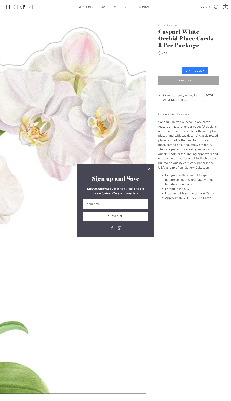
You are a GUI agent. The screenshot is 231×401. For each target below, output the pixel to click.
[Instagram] (119, 228)
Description (166, 114)
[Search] (216, 7)
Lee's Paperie (167, 25)
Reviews (183, 114)
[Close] (149, 168)
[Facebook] (112, 228)
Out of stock (188, 80)
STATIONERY (108, 7)
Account (205, 7)
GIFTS (127, 7)
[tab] (167, 114)
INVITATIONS (84, 7)
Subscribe (115, 216)
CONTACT (145, 7)
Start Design (195, 70)
